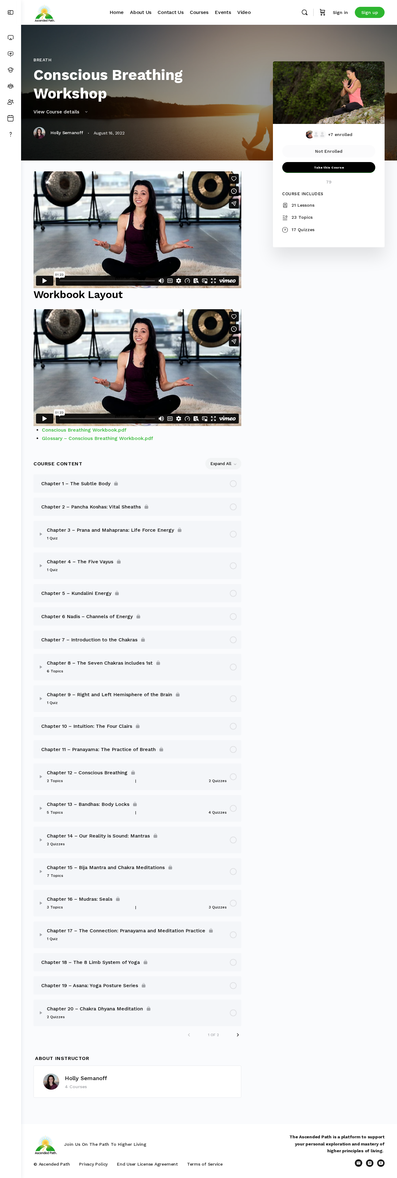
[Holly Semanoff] (51, 1081)
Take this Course (329, 167)
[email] (358, 1163)
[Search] (304, 12)
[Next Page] (237, 1035)
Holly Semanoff (86, 1078)
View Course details (57, 112)
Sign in (340, 12)
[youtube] (381, 1163)
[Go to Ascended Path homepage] (44, 11)
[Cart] (323, 12)
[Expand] (41, 534)
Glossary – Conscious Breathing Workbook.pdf (97, 438)
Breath (42, 59)
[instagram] (369, 1163)
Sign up (369, 12)
